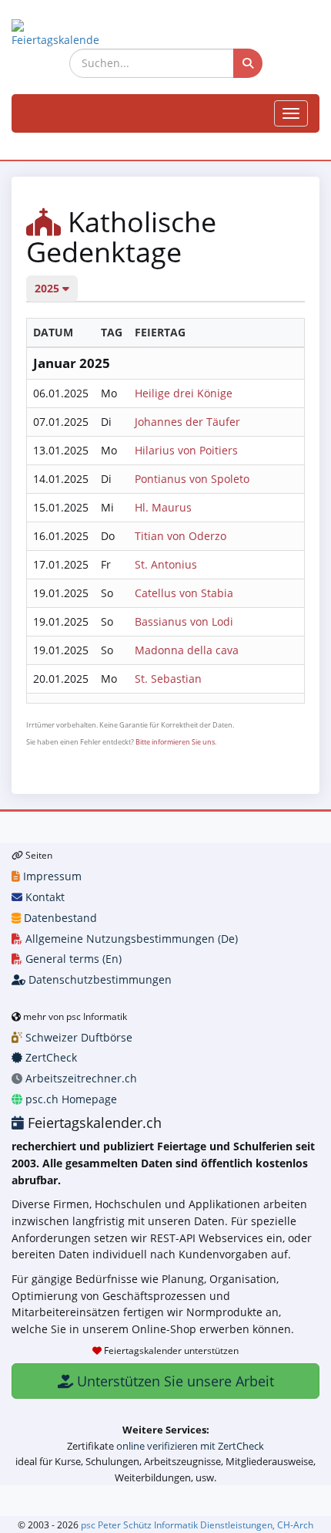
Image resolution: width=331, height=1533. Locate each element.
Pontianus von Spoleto (192, 478)
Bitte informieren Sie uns (175, 742)
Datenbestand (59, 917)
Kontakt (43, 897)
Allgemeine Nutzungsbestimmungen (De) (130, 938)
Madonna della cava (187, 650)
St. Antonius (166, 564)
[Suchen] (247, 63)
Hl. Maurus (163, 507)
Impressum (51, 876)
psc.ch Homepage (69, 1099)
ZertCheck (49, 1057)
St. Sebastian (168, 678)
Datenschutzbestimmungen (98, 979)
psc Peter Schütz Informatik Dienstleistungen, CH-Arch (197, 1524)
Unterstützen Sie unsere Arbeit (173, 1381)
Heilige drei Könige (183, 393)
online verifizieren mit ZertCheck (190, 1446)
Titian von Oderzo (180, 535)
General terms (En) (72, 958)
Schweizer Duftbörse (77, 1037)
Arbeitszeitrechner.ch (79, 1078)
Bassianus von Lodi (184, 621)
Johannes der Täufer (187, 421)
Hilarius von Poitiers (186, 450)
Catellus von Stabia (184, 593)
